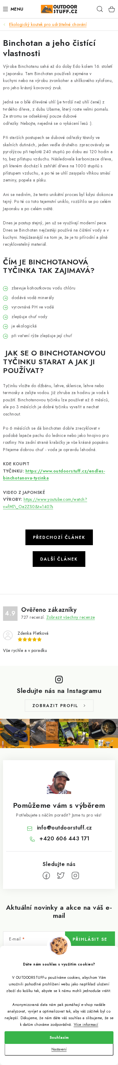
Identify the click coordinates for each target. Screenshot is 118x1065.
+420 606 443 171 (64, 838)
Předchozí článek (59, 537)
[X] (60, 875)
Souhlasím (59, 1037)
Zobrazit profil (55, 706)
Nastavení (59, 1049)
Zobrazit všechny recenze (70, 617)
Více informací (86, 1024)
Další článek (59, 559)
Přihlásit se (90, 939)
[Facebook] (46, 875)
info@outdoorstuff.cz (64, 828)
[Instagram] (75, 875)
